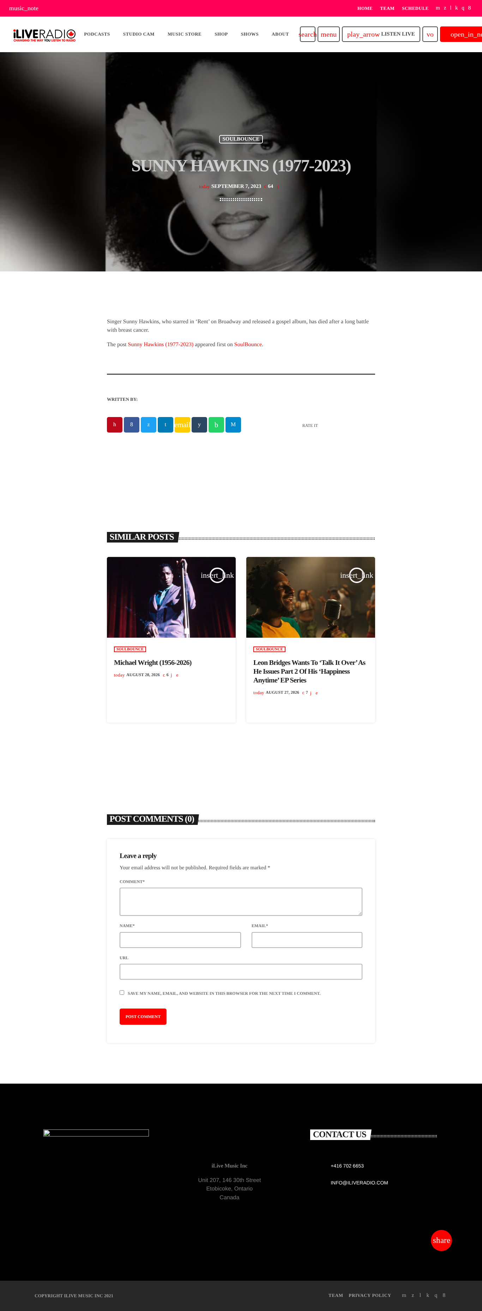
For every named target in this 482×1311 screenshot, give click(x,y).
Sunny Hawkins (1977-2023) (161, 345)
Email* (260, 925)
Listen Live (381, 34)
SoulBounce (248, 345)
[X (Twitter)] (445, 8)
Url (124, 957)
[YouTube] (438, 8)
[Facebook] (469, 8)
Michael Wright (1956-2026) (153, 663)
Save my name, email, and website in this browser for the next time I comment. (224, 993)
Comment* (132, 881)
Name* (127, 925)
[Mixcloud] (456, 8)
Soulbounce (240, 139)
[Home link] (44, 34)
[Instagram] (463, 8)
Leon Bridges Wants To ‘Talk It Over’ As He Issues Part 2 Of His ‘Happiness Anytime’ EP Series (309, 671)
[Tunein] (451, 8)
